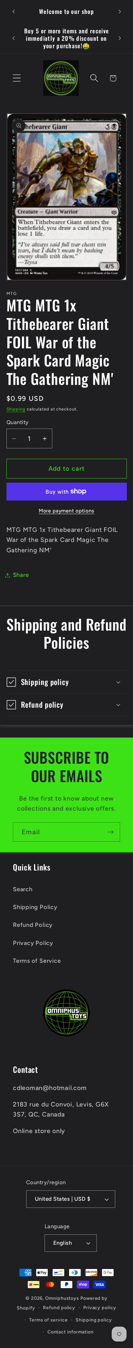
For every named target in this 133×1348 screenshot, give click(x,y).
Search (23, 889)
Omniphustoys (62, 1298)
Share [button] (21, 575)
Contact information (70, 1332)
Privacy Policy (33, 943)
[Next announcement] (120, 12)
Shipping (16, 409)
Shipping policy (94, 1320)
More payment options (66, 511)
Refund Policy (33, 924)
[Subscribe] (110, 832)
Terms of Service (37, 960)
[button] (16, 78)
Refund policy (59, 1307)
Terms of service (48, 1320)
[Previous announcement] (13, 12)
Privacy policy (99, 1307)
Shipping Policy (35, 907)
